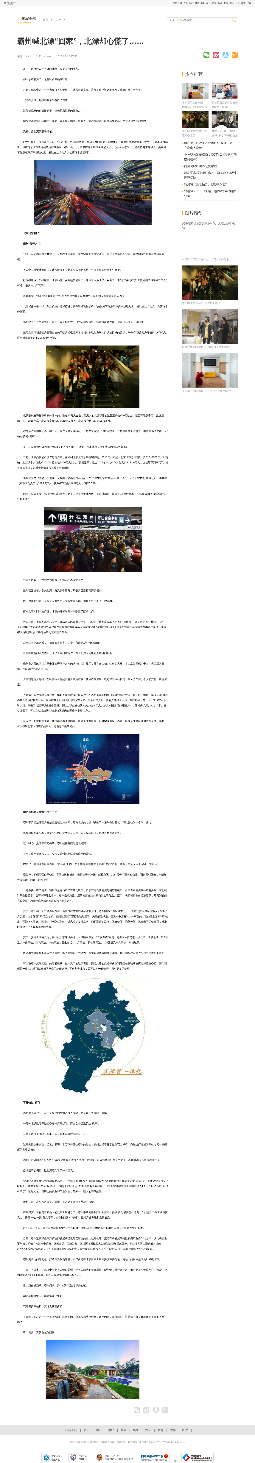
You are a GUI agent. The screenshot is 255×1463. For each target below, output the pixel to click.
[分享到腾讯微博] (235, 55)
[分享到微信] (206, 55)
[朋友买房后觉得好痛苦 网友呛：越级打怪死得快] (225, 98)
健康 (226, 3)
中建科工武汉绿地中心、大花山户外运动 (205, 259)
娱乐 (208, 3)
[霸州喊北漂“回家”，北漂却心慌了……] (195, 126)
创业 (237, 3)
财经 (197, 3)
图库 (231, 3)
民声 (249, 3)
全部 (171, 20)
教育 (220, 3)
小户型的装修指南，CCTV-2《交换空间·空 (206, 390)
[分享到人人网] (225, 55)
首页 (45, 19)
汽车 (214, 3)
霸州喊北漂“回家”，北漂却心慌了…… (209, 184)
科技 (243, 3)
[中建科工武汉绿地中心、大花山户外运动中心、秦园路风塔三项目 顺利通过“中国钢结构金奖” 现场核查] (210, 239)
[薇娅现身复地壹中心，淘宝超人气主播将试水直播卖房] (210, 326)
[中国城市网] (27, 20)
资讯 (185, 3)
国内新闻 (177, 3)
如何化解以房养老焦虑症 (200, 166)
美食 (203, 3)
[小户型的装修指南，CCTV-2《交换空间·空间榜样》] (195, 98)
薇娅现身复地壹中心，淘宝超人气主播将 (205, 347)
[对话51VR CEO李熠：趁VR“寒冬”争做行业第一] (225, 126)
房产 (191, 3)
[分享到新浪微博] (216, 55)
